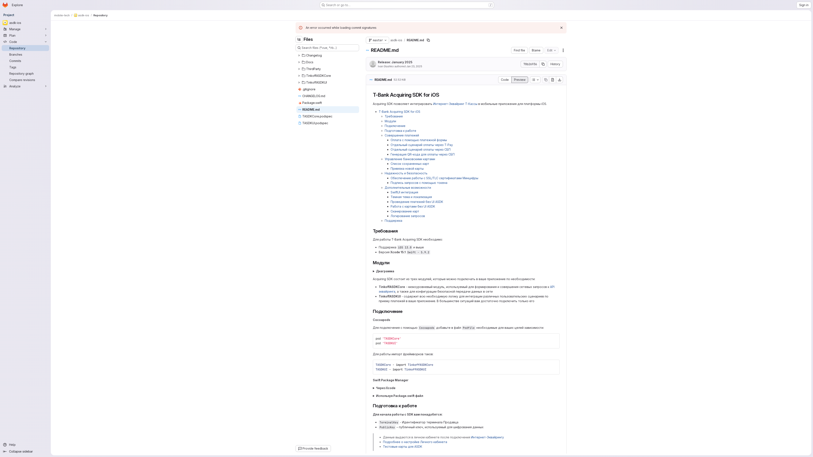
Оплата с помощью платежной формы (419, 140)
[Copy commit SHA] (543, 64)
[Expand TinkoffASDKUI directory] (298, 82)
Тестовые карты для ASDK (402, 446)
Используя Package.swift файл (399, 396)
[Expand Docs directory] (298, 62)
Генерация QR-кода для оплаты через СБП (423, 154)
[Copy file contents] (545, 79)
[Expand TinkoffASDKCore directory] (298, 75)
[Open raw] (552, 79)
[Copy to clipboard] (554, 338)
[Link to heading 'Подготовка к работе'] (419, 405)
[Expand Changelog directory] (298, 55)
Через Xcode (385, 388)
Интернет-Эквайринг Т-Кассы (455, 104)
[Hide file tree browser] (299, 39)
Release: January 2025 (395, 62)
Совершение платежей (402, 135)
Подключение (395, 126)
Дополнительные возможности (408, 187)
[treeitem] (327, 55)
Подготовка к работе (400, 130)
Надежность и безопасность (406, 173)
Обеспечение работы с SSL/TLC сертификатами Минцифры (434, 178)
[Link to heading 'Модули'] (392, 262)
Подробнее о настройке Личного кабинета (415, 442)
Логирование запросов (408, 216)
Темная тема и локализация (411, 197)
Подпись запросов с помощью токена (419, 182)
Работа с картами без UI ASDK (413, 206)
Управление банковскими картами (410, 159)
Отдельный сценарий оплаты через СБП (421, 149)
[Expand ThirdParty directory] (298, 69)
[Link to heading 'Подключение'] (404, 311)
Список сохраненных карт (410, 163)
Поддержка (393, 220)
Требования (394, 116)
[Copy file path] (428, 40)
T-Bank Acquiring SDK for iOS (399, 111)
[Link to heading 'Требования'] (400, 231)
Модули (390, 121)
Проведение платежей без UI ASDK (417, 202)
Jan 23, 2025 (414, 66)
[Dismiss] (561, 27)
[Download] (559, 79)
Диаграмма (385, 271)
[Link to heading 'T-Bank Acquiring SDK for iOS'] (442, 95)
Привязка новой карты (407, 168)
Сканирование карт (405, 211)
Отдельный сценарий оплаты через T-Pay (422, 145)
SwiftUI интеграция (404, 192)
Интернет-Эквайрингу (487, 437)
